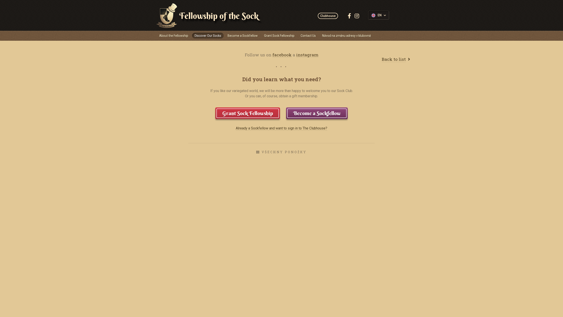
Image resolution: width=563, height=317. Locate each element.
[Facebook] (349, 15)
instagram (307, 54)
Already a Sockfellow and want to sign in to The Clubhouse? (281, 128)
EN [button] (380, 15)
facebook (282, 54)
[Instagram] (357, 15)
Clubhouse (328, 16)
